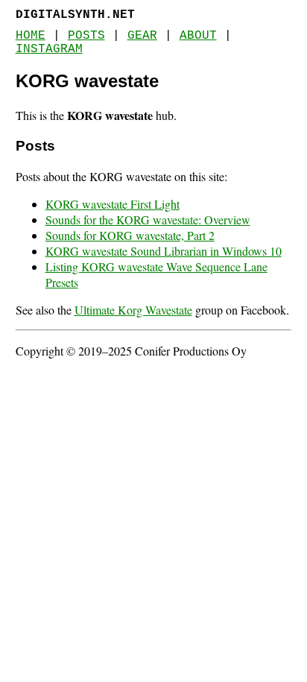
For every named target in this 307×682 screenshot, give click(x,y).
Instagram (49, 49)
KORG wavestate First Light (112, 204)
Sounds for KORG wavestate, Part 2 (130, 235)
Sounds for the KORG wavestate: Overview (147, 219)
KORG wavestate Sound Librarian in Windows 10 (163, 251)
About (198, 35)
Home (30, 35)
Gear (142, 35)
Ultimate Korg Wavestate (133, 310)
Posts (86, 35)
